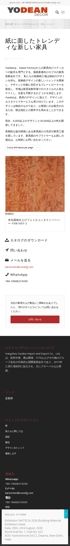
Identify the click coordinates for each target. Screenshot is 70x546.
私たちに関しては (14, 431)
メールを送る (20, 260)
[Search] (55, 12)
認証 (7, 436)
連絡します (10, 453)
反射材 (9, 398)
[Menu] (63, 12)
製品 (7, 442)
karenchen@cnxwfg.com (49, 2)
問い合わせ (18, 250)
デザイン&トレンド (14, 447)
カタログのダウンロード (29, 240)
